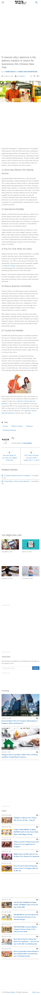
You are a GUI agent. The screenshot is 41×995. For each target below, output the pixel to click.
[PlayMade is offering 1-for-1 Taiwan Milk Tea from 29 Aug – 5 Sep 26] (7, 820)
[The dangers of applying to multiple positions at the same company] (10, 544)
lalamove (30, 426)
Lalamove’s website (9, 266)
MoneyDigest (10, 71)
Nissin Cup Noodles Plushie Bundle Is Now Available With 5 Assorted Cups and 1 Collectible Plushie (26, 954)
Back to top (35, 992)
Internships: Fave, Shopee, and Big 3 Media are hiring (29, 556)
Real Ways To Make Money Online (9, 582)
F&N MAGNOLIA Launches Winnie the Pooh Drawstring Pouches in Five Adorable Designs (26, 917)
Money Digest (10, 992)
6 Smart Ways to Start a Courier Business (17, 481)
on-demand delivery (10, 430)
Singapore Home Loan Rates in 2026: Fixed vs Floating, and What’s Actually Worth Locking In (20, 756)
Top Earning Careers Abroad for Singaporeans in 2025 (30, 583)
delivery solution (17, 426)
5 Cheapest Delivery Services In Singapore (17, 475)
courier (6, 426)
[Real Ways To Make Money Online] (10, 571)
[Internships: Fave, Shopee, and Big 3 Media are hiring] (30, 544)
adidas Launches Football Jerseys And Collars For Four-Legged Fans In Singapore (26, 844)
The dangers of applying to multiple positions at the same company (10, 558)
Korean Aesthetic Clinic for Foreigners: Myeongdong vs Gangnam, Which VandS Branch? (20, 722)
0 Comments (21, 76)
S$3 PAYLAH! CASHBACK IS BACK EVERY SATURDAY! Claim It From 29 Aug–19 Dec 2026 (26, 905)
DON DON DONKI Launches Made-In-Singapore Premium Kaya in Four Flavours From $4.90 (25, 929)
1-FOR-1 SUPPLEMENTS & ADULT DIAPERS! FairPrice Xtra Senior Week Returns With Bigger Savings (26, 832)
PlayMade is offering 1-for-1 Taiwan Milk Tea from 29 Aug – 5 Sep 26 (25, 819)
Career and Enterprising (27, 71)
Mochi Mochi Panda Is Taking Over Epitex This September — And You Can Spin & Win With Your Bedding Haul (26, 941)
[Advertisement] (20, 28)
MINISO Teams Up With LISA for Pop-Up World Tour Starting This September (26, 855)
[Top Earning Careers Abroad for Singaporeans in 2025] (30, 571)
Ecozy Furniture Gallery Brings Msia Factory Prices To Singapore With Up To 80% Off (26, 868)
